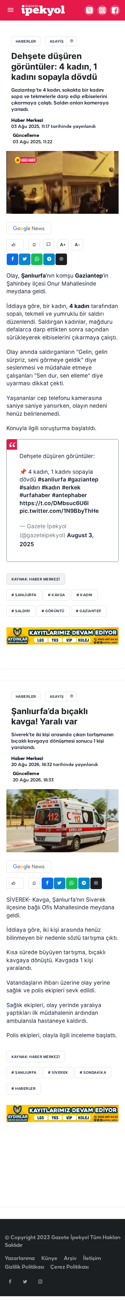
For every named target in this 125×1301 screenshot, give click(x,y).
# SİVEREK (58, 1073)
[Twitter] (25, 1281)
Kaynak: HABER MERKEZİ (36, 579)
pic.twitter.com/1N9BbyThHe (59, 510)
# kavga (56, 595)
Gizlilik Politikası (24, 1267)
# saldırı (21, 611)
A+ (63, 245)
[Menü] (10, 10)
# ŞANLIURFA (24, 1073)
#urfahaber (35, 495)
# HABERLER (24, 1089)
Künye (49, 1258)
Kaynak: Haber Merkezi (36, 1057)
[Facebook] (10, 1281)
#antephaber (69, 495)
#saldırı (30, 487)
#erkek (71, 487)
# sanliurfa (24, 595)
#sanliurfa (52, 479)
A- (77, 245)
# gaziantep (89, 611)
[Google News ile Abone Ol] (28, 228)
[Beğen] (15, 244)
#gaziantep (83, 479)
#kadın (51, 487)
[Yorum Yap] (48, 244)
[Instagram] (40, 1281)
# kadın (84, 595)
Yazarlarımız (20, 1258)
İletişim (92, 1258)
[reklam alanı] (62, 636)
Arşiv (70, 1258)
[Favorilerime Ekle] (34, 244)
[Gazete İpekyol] (43, 10)
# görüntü (53, 611)
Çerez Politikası (69, 1267)
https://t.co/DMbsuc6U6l (54, 503)
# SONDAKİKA (93, 1073)
